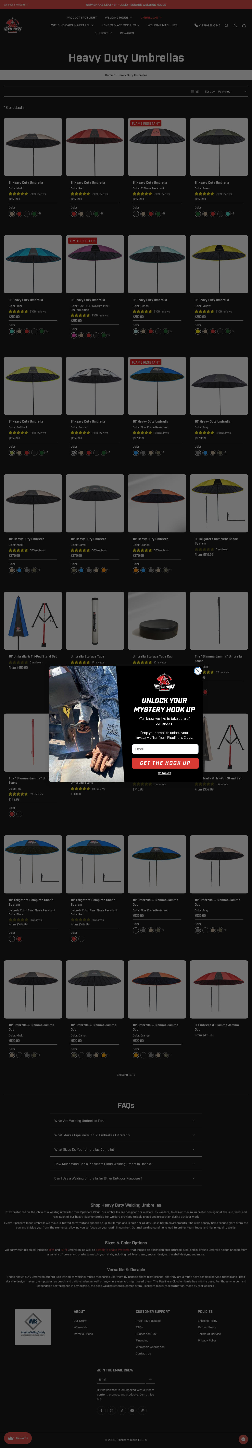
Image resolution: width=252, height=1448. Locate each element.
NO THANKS (164, 773)
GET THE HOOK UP (165, 763)
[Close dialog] (197, 670)
